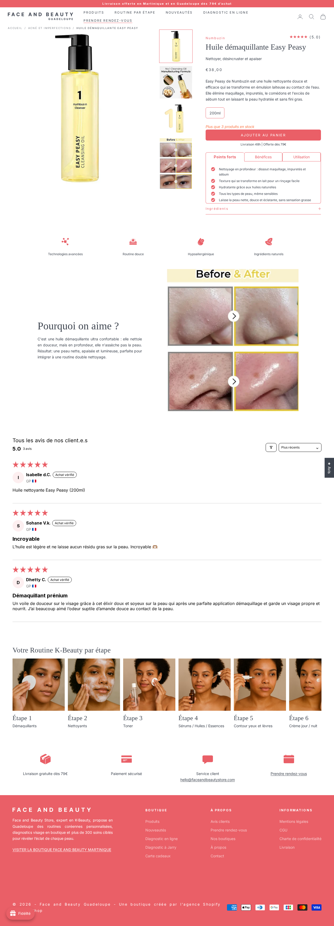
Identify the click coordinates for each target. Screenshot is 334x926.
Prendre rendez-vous (289, 773)
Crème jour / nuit (303, 726)
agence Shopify (202, 904)
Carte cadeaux (158, 856)
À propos (218, 847)
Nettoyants (77, 726)
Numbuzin (215, 38)
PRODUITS (94, 12)
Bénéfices (263, 157)
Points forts (225, 157)
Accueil (15, 28)
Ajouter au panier (263, 135)
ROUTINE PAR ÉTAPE (135, 12)
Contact (217, 856)
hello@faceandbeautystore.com (207, 779)
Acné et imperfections (49, 28)
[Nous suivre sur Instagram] (28, 880)
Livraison (287, 847)
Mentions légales (293, 821)
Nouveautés (155, 830)
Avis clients (220, 821)
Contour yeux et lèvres (253, 726)
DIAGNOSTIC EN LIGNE (225, 12)
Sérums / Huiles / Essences (201, 726)
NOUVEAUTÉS (179, 12)
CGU (283, 830)
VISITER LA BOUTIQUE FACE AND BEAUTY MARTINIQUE (62, 849)
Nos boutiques (223, 838)
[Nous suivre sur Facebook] (15, 880)
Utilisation (301, 157)
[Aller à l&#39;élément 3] (176, 118)
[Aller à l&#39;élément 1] (176, 46)
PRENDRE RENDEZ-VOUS (108, 20)
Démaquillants (25, 726)
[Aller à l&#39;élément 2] (176, 82)
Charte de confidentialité (300, 838)
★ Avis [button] (329, 467)
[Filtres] (271, 447)
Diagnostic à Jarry (160, 847)
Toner (128, 726)
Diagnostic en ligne (161, 838)
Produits (152, 821)
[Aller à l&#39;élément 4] (176, 164)
